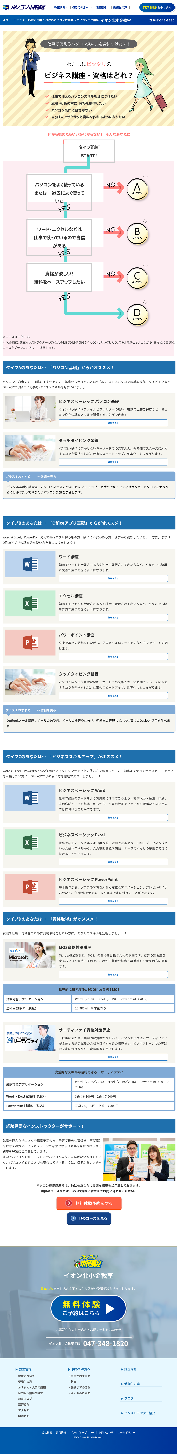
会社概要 (47, 1432)
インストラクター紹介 (139, 1413)
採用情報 (61, 1432)
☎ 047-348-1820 (161, 20)
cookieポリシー (126, 1432)
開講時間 (23, 1416)
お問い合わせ (106, 1432)
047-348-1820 (105, 1343)
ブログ (129, 1398)
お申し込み (157, 7)
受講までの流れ (80, 1387)
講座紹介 (100, 7)
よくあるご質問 (80, 1393)
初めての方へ (80, 7)
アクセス (23, 1410)
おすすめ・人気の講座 (32, 1387)
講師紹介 (23, 1404)
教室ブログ (25, 1399)
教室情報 (59, 7)
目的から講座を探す (30, 1393)
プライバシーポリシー (82, 1432)
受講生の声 (120, 7)
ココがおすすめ (80, 1376)
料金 (73, 1381)
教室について (26, 1376)
